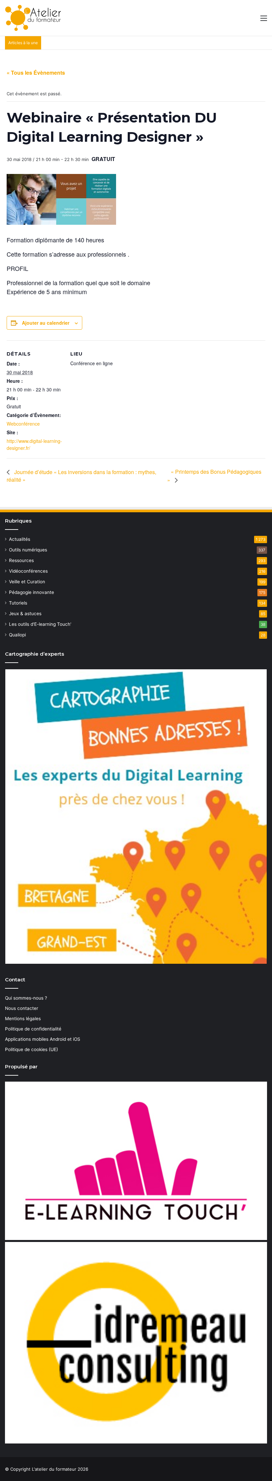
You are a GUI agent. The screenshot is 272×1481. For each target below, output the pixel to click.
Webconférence (23, 423)
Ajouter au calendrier (45, 322)
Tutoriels (18, 603)
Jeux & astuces (25, 613)
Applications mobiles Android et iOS (42, 1039)
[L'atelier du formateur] (33, 18)
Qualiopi (17, 634)
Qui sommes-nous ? (26, 998)
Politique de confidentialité (33, 1028)
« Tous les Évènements (36, 72)
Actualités (19, 539)
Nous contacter (21, 1008)
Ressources (21, 560)
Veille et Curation (27, 581)
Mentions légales (23, 1018)
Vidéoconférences (28, 571)
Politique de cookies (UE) (31, 1049)
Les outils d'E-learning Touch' (40, 624)
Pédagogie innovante (31, 592)
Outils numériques (28, 549)
